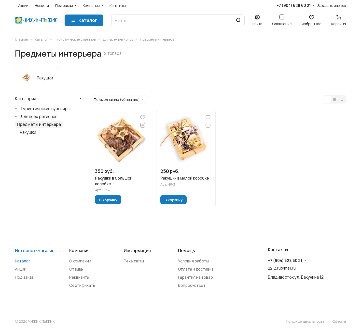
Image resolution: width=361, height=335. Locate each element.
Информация (137, 250)
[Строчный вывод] (334, 99)
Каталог (22, 261)
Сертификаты (82, 285)
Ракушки (28, 132)
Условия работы (193, 261)
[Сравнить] (142, 125)
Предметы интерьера (39, 124)
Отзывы (76, 269)
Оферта (339, 321)
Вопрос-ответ (192, 285)
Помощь (186, 250)
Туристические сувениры (45, 108)
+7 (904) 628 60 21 (294, 5)
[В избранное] (142, 117)
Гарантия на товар (195, 277)
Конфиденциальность (305, 321)
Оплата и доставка (196, 269)
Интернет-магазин (35, 250)
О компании (80, 261)
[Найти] (238, 20)
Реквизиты (79, 277)
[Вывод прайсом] (342, 99)
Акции (20, 269)
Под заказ (24, 277)
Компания (79, 250)
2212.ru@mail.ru (282, 268)
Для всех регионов (38, 116)
